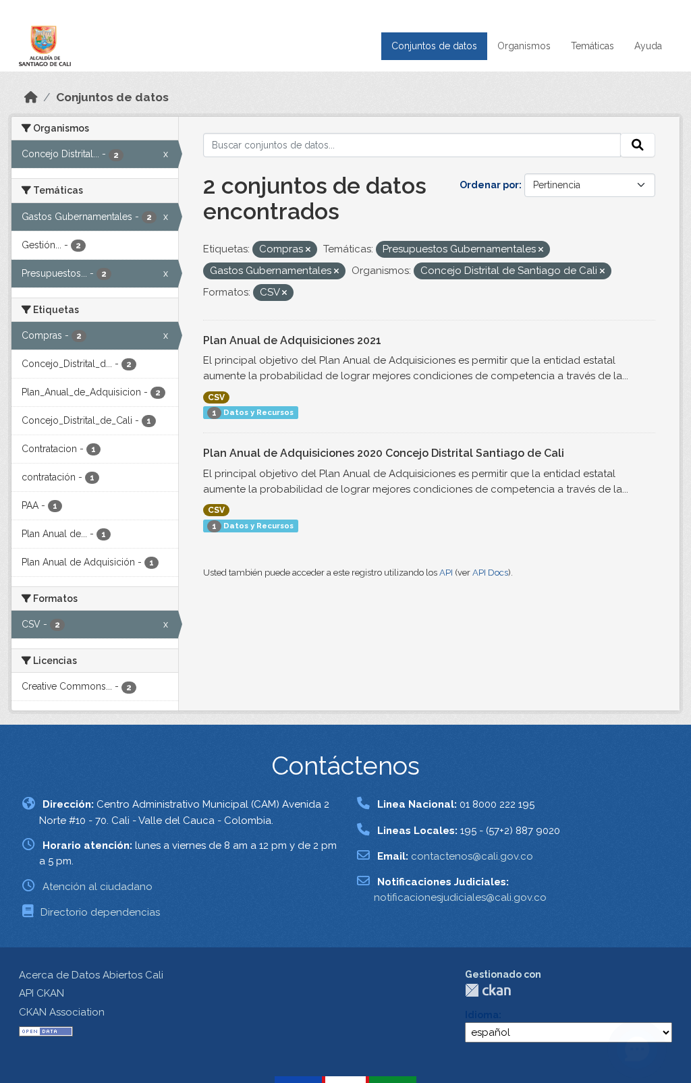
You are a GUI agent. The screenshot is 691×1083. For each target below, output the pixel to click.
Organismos (524, 45)
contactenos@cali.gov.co (472, 856)
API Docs (490, 572)
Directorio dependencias (100, 912)
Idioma (482, 1014)
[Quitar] (308, 250)
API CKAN (41, 993)
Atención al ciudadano (98, 887)
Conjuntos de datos (434, 45)
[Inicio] (31, 97)
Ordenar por (489, 184)
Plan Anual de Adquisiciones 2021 (292, 340)
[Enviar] (637, 145)
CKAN (488, 990)
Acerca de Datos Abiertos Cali (91, 975)
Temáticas (592, 45)
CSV (216, 397)
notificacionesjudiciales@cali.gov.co (460, 897)
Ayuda (648, 45)
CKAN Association (62, 1012)
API (446, 572)
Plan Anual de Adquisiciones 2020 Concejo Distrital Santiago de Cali (383, 453)
